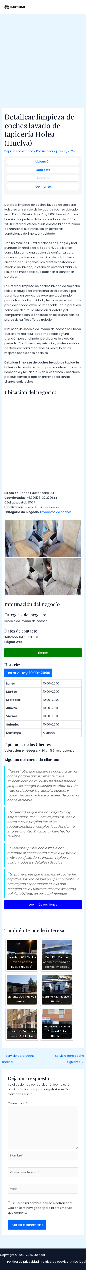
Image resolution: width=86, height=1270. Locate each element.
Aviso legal (78, 1262)
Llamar (43, 653)
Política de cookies (54, 1262)
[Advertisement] (43, 59)
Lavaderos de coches (56, 512)
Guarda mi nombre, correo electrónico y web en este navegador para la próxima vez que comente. (40, 1208)
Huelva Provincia (36, 507)
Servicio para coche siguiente (69, 1056)
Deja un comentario (18, 151)
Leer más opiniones (43, 905)
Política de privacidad (23, 1262)
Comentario (18, 1103)
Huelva (54, 507)
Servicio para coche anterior (18, 1056)
